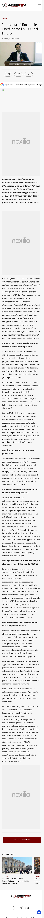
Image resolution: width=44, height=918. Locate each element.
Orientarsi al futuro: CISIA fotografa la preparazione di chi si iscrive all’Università (15, 881)
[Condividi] (29, 74)
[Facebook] (15, 908)
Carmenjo (7, 39)
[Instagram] (28, 908)
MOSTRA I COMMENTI (22, 840)
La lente (5, 18)
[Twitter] (21, 908)
